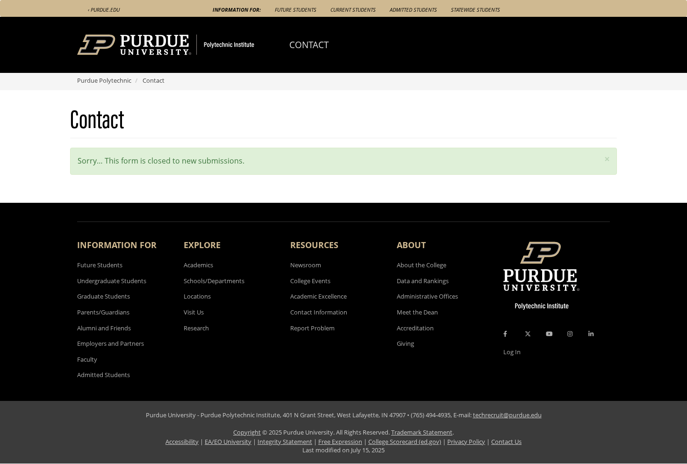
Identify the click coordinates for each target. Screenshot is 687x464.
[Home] (183, 45)
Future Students (295, 9)
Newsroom (305, 265)
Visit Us (194, 312)
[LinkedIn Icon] (591, 333)
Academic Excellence (318, 296)
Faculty (87, 359)
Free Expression (340, 441)
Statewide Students (475, 9)
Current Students (353, 9)
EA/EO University (228, 441)
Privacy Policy (466, 441)
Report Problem (312, 328)
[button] (607, 159)
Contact (309, 45)
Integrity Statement (285, 441)
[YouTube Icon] (549, 333)
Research (196, 328)
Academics (198, 265)
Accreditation (415, 328)
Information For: (237, 9)
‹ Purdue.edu (104, 9)
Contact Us (506, 441)
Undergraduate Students (111, 281)
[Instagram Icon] (569, 333)
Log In (512, 352)
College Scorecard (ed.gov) (404, 441)
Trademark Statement (421, 432)
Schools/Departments (214, 281)
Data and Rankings (423, 281)
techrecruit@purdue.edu (507, 415)
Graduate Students (103, 296)
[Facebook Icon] (505, 333)
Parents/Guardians (103, 312)
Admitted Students (413, 9)
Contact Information (318, 312)
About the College (421, 265)
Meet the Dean (417, 312)
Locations (197, 296)
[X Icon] (528, 333)
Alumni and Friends (104, 328)
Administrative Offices (427, 296)
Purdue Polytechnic (104, 80)
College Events (310, 281)
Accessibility (182, 441)
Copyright (247, 432)
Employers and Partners (110, 343)
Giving (405, 343)
